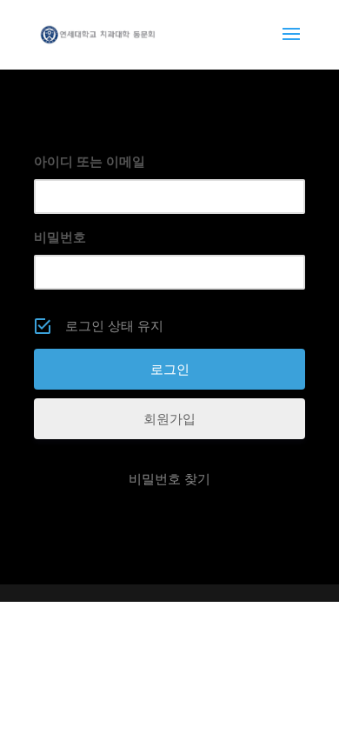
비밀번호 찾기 (169, 478)
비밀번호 (60, 237)
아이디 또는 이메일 (89, 161)
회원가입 (169, 418)
